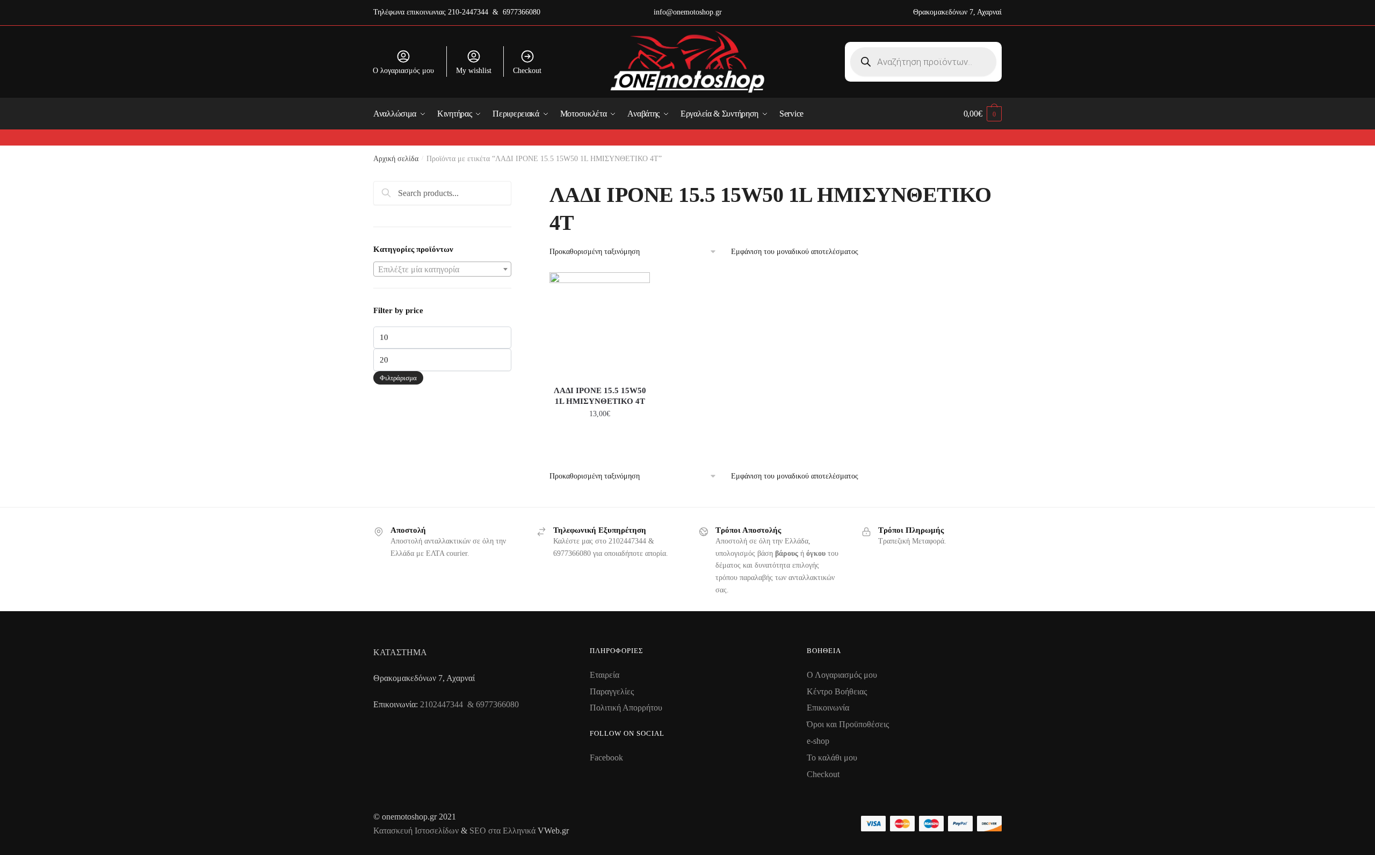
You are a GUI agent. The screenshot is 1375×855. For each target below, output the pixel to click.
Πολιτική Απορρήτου (626, 707)
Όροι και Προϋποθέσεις (848, 724)
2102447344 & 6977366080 (469, 704)
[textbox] (442, 269)
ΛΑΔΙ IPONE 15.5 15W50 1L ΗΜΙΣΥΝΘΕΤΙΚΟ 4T (600, 395)
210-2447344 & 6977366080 (494, 12)
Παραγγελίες (612, 691)
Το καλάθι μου (832, 757)
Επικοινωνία (828, 707)
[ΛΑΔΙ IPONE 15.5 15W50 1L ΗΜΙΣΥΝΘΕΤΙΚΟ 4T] (599, 322)
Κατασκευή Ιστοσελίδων (416, 830)
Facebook (606, 757)
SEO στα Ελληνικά (503, 830)
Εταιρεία (604, 674)
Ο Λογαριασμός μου (842, 674)
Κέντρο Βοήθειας (837, 691)
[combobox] (442, 269)
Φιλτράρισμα (398, 378)
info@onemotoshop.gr (688, 12)
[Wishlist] (634, 288)
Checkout (527, 71)
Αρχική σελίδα (395, 159)
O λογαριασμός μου (403, 71)
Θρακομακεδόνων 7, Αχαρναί (957, 12)
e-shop (818, 740)
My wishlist (473, 71)
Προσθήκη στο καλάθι (599, 438)
